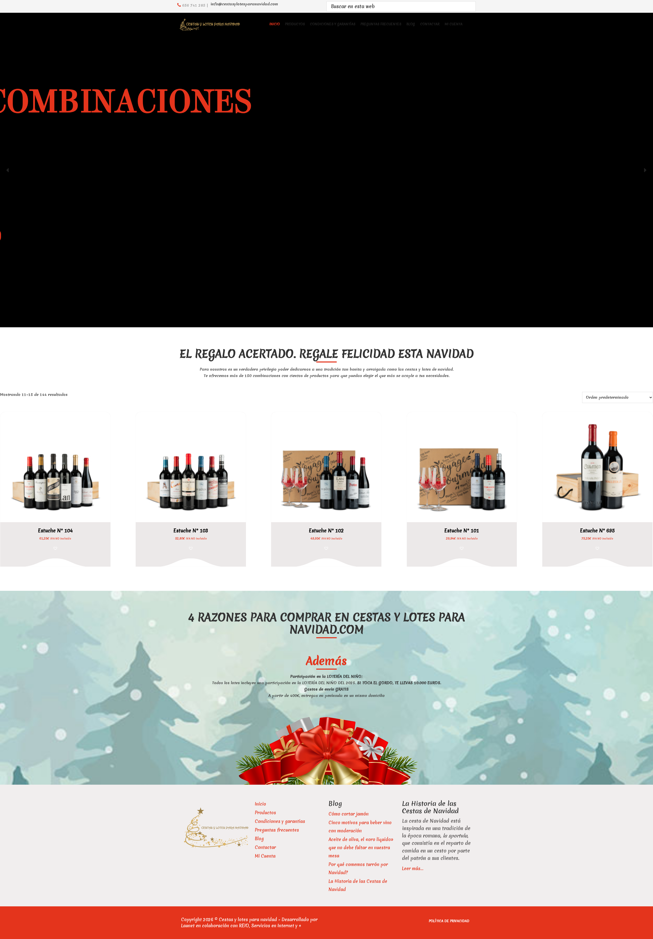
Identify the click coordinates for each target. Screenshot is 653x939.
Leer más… (412, 868)
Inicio (260, 804)
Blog (259, 839)
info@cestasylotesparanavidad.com (244, 4)
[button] (8, 170)
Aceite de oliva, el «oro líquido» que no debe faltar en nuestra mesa (361, 847)
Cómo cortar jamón (349, 814)
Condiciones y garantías (280, 821)
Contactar (265, 847)
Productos (265, 813)
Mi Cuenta (265, 856)
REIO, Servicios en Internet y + (270, 926)
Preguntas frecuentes (277, 830)
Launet (188, 926)
